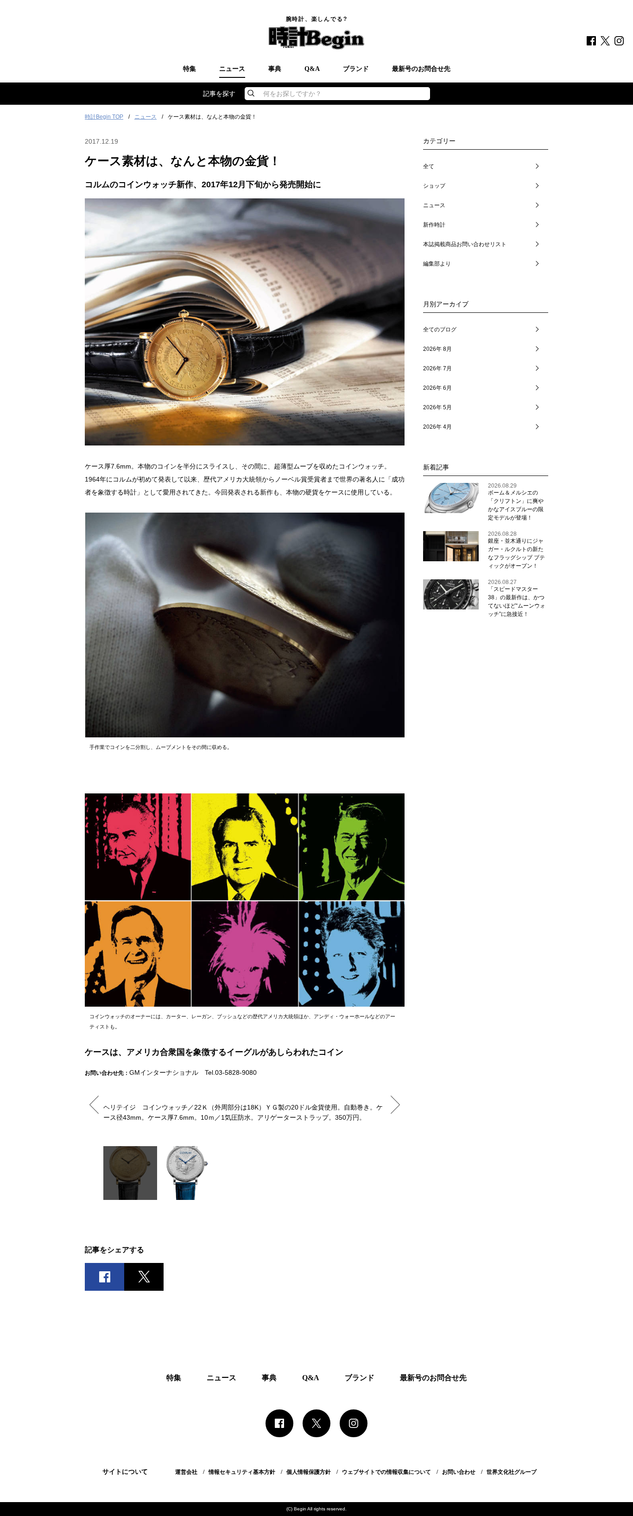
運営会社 (186, 1472)
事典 (274, 69)
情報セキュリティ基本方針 (242, 1472)
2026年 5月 (437, 407)
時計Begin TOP (104, 117)
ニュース (232, 69)
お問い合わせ (458, 1472)
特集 (189, 69)
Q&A (312, 69)
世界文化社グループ (512, 1472)
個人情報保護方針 (308, 1472)
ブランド (356, 69)
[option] (244, 1108)
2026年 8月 (437, 349)
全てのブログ (439, 329)
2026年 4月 (437, 427)
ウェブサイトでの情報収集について (386, 1472)
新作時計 (434, 225)
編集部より (437, 263)
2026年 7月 (437, 368)
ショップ (434, 186)
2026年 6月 (437, 388)
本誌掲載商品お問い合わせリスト (464, 244)
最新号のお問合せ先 (421, 69)
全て (428, 166)
